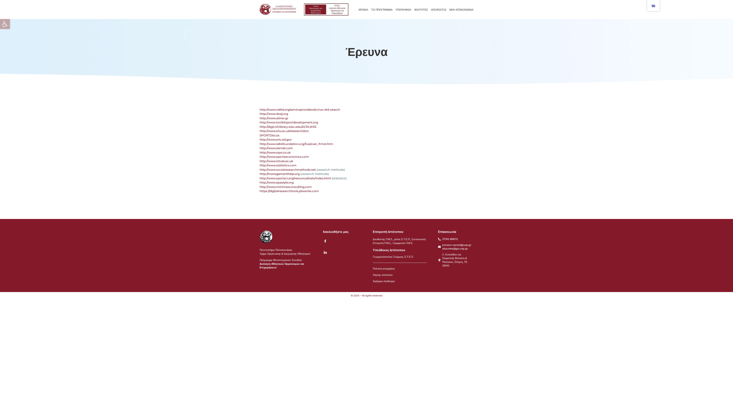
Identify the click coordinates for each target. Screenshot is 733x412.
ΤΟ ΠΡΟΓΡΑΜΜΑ (381, 10)
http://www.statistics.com (278, 165)
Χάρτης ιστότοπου (383, 274)
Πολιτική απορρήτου (384, 268)
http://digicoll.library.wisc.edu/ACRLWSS (288, 127)
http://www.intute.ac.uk (276, 161)
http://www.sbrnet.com (276, 148)
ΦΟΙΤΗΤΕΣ (421, 10)
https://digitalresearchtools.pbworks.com (289, 191)
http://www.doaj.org (274, 114)
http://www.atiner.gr (274, 118)
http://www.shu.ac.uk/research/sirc (284, 131)
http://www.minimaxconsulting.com (286, 187)
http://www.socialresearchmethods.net (288, 169)
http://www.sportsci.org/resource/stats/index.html (295, 178)
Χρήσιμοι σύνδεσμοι (384, 281)
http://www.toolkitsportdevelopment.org (289, 122)
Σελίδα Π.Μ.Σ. (338, 241)
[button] (5, 24)
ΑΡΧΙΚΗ (363, 10)
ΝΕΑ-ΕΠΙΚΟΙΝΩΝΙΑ (461, 10)
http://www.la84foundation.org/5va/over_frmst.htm (296, 144)
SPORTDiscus (269, 135)
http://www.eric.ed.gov (276, 139)
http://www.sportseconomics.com (284, 157)
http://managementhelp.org (280, 174)
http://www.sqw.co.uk (275, 152)
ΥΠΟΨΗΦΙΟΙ (403, 10)
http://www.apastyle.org (277, 182)
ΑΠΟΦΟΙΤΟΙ (438, 10)
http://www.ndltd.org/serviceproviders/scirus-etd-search (300, 109)
